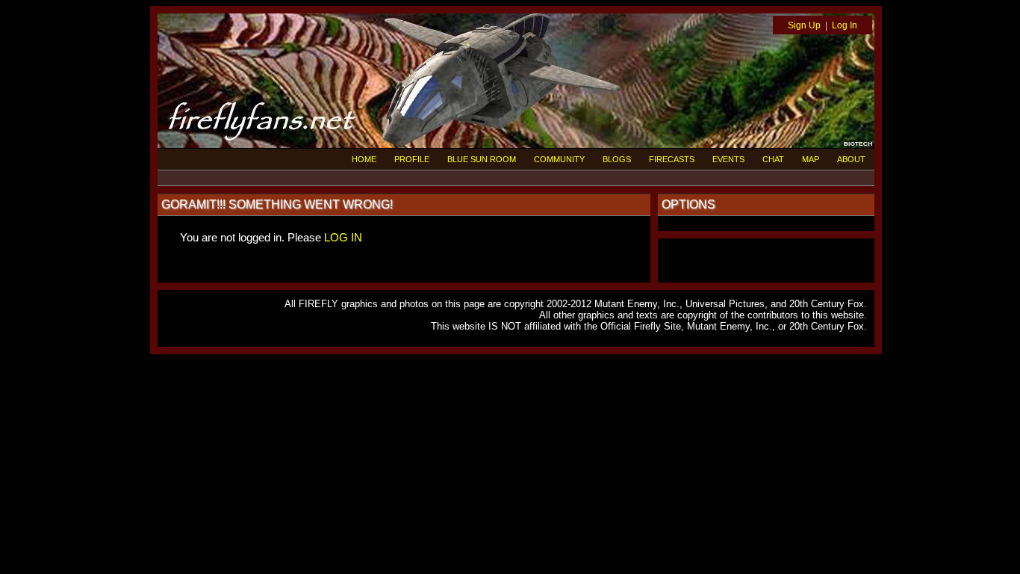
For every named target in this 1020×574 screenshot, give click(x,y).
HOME (364, 159)
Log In (844, 25)
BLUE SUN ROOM (481, 159)
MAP (810, 159)
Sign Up (804, 25)
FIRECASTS (671, 159)
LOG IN (343, 237)
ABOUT (851, 159)
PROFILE (411, 159)
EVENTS (728, 159)
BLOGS (617, 159)
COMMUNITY (559, 159)
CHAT (773, 159)
